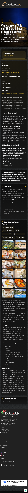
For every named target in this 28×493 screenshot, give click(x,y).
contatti (3, 447)
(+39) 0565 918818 (8, 461)
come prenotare (4, 429)
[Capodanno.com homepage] (11, 3)
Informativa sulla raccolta (9, 485)
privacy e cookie (4, 445)
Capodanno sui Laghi (10, 95)
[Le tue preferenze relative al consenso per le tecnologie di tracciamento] (25, 490)
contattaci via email (8, 465)
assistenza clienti (4, 434)
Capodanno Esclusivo (7, 93)
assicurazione (4, 432)
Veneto (7, 72)
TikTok (3, 455)
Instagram (4, 453)
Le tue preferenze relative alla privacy (15, 482)
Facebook (4, 452)
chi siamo (3, 444)
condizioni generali (5, 430)
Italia (3, 72)
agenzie (2, 439)
